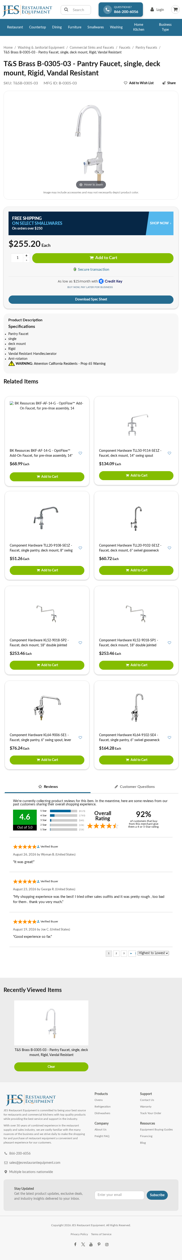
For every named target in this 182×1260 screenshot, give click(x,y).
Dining (57, 27)
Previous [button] (8, 1036)
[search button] (66, 9)
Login (156, 11)
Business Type (165, 27)
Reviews (50, 787)
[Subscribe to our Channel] (91, 1244)
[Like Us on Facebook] (75, 1244)
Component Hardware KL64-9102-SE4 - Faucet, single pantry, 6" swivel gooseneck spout (129, 740)
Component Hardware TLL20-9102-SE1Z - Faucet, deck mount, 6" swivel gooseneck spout (130, 550)
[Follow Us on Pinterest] (98, 1244)
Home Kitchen (138, 27)
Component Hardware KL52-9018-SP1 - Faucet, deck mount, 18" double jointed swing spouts (128, 645)
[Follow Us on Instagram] (106, 1244)
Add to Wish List (141, 83)
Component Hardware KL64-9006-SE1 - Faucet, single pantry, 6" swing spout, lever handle (40, 740)
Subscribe (157, 1195)
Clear (51, 1067)
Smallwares (95, 27)
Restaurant (15, 27)
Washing (116, 27)
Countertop (37, 27)
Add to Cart (106, 258)
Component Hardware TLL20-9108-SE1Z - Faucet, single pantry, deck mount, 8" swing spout (41, 550)
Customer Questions (137, 787)
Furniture (74, 27)
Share (171, 83)
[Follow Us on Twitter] (83, 1244)
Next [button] (173, 1036)
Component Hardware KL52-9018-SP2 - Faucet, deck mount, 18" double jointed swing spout (39, 645)
